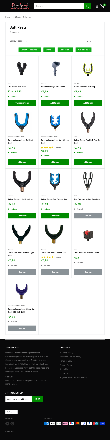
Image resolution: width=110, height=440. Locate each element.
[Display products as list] (99, 41)
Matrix (77, 83)
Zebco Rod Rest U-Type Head (53, 253)
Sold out (88, 215)
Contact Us (64, 373)
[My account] (97, 6)
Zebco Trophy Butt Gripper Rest (54, 199)
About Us (64, 369)
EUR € (9, 412)
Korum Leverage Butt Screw (53, 86)
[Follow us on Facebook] (7, 423)
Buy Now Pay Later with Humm (73, 377)
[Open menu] (6, 6)
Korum (43, 83)
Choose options (22, 103)
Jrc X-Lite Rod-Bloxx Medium (86, 253)
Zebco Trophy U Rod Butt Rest (20, 199)
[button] (29, 49)
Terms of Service (67, 361)
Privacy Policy (66, 365)
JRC (9, 83)
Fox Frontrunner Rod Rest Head (87, 199)
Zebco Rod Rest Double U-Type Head (21, 254)
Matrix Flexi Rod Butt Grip (84, 86)
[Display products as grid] (95, 41)
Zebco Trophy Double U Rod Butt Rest (87, 141)
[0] (102, 6)
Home (7, 17)
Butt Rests (16, 17)
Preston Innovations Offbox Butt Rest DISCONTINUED (21, 310)
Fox (75, 196)
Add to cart (55, 103)
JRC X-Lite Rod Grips (17, 86)
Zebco (76, 136)
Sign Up (37, 399)
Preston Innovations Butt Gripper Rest (55, 141)
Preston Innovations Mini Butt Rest (20, 141)
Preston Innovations (16, 136)
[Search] (87, 6)
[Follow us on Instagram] (12, 423)
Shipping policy (66, 352)
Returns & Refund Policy (70, 356)
